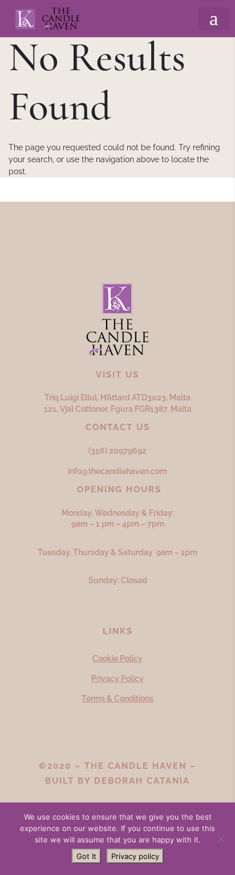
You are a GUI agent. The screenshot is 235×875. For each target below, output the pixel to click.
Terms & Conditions (117, 698)
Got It (86, 856)
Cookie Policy (117, 658)
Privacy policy (135, 856)
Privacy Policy (117, 678)
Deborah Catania (142, 781)
